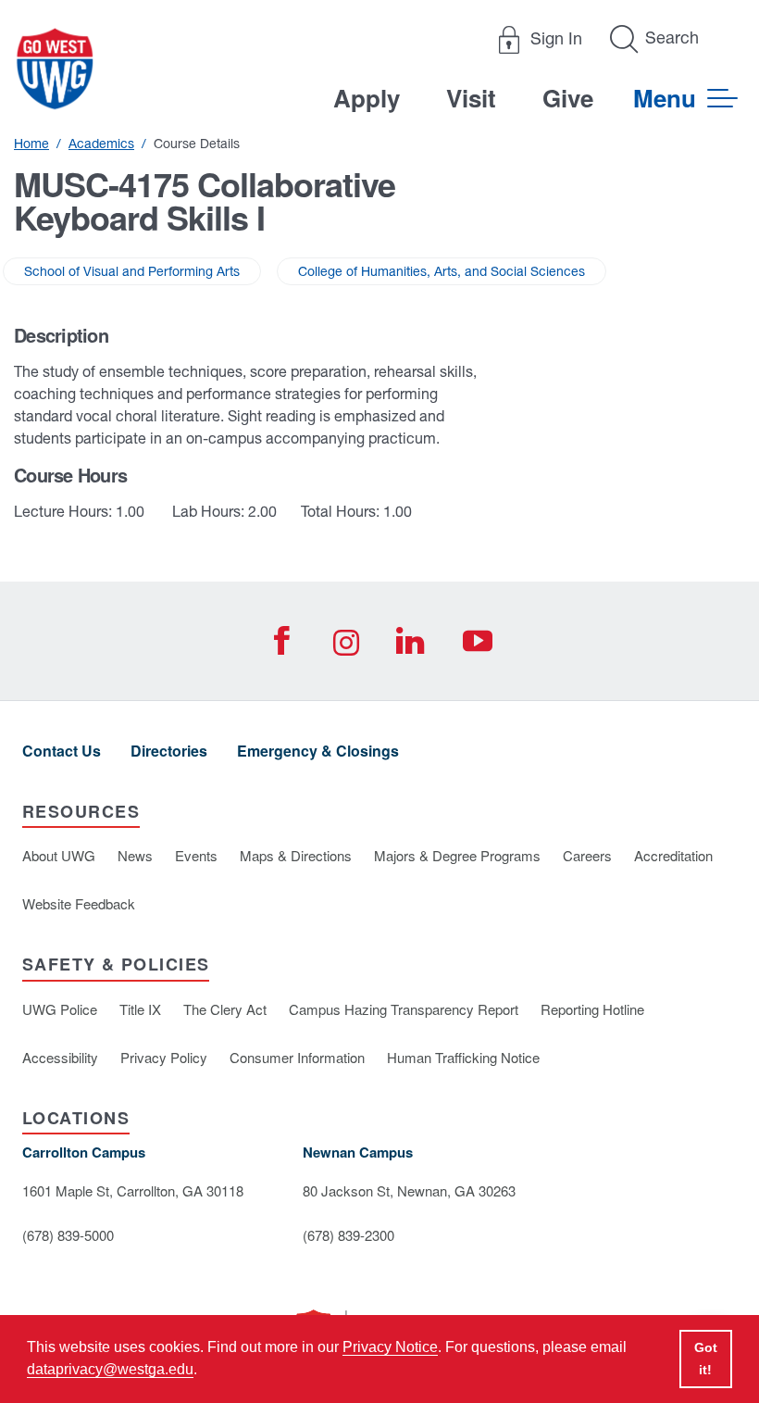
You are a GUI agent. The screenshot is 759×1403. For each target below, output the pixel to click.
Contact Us (61, 750)
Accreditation (673, 855)
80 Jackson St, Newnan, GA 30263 (409, 1190)
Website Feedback (78, 903)
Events (196, 855)
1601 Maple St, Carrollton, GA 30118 (132, 1190)
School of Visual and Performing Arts (132, 271)
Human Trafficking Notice (463, 1057)
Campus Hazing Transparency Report (403, 1009)
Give (567, 98)
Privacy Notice (390, 1347)
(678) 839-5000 (68, 1235)
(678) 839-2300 (348, 1235)
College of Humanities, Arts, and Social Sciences (441, 271)
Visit (471, 98)
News (135, 855)
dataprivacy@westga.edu (110, 1369)
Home (31, 143)
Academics (101, 143)
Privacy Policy (163, 1057)
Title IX (140, 1009)
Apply (366, 98)
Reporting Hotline (592, 1009)
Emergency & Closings (318, 750)
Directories (169, 750)
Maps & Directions (296, 855)
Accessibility (60, 1057)
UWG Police (59, 1009)
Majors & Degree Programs (457, 855)
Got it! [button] (705, 1358)
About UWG (58, 855)
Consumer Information (297, 1057)
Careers (587, 855)
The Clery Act (225, 1009)
